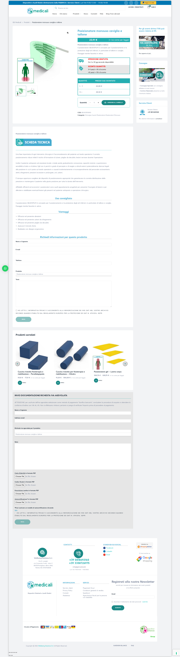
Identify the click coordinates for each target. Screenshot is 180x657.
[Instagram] (131, 3)
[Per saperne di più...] (152, 49)
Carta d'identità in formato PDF (25, 473)
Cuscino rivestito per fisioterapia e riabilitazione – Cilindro (70, 373)
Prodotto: (19, 271)
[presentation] (17, 363)
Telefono (18, 260)
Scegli (24, 382)
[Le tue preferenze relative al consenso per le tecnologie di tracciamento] (176, 653)
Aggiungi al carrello (115, 102)
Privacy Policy (67, 590)
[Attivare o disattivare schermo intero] (12, 652)
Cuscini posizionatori (98, 115)
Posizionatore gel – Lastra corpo (107, 372)
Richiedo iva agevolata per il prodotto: (27, 428)
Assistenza (66, 595)
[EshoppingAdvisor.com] (144, 548)
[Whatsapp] (136, 3)
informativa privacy (37, 310)
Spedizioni (86, 593)
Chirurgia (88, 115)
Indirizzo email (19, 418)
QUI (16, 510)
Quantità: (83, 103)
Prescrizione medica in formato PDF (27, 490)
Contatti (65, 593)
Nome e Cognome (22, 241)
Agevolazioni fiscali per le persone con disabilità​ (95, 596)
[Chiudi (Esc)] (16, 652)
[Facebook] (126, 3)
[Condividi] (14, 652)
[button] (67, 32)
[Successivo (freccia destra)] (12, 655)
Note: (16, 442)
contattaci (158, 119)
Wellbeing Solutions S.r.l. (46, 646)
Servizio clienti (68, 588)
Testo (17, 279)
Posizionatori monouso (113, 115)
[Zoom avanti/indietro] (9, 652)
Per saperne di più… (145, 53)
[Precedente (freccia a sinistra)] (9, 655)
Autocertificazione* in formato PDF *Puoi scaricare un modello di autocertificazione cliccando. (69, 507)
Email (113, 594)
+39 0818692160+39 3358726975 (79, 561)
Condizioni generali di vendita (93, 590)
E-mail (18, 249)
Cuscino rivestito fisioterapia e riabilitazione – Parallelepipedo (31, 373)
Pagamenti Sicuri (88, 588)
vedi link (145, 602)
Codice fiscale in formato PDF (24, 482)
